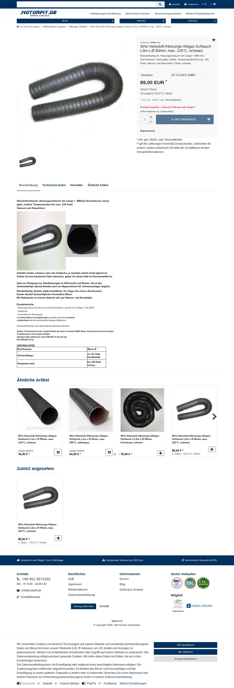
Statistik (47, 683)
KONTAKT (193, 21)
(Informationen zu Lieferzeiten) (157, 111)
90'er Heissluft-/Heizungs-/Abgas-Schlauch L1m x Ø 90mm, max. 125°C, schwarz (37, 439)
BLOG (65, 21)
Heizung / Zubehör (78, 26)
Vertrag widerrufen (83, 606)
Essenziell (28, 683)
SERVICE (141, 21)
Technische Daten (54, 185)
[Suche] (160, 4)
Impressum (75, 584)
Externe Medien (69, 683)
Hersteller (76, 185)
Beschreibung (28, 185)
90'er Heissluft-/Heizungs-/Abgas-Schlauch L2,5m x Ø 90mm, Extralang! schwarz (140, 439)
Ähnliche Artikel (98, 185)
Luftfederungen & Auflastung (105, 13)
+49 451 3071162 (35, 579)
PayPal (91, 683)
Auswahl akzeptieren (185, 658)
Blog (122, 584)
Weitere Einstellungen (133, 683)
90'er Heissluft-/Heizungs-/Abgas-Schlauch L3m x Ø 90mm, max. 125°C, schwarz (191, 439)
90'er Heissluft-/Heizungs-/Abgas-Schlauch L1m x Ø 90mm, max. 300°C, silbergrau (88, 439)
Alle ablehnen (185, 651)
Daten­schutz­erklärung (118, 676)
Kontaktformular (30, 596)
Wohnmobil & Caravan (138, 13)
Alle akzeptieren (185, 644)
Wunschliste (213, 40)
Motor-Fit (117, 621)
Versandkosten (172, 99)
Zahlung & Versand (131, 589)
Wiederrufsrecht (77, 589)
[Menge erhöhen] (151, 117)
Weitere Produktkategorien (200, 13)
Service (124, 578)
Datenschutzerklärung (81, 594)
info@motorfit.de (31, 590)
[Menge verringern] (151, 121)
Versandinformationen (150, 151)
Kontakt (104, 606)
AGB (71, 578)
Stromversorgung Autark (168, 13)
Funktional (110, 683)
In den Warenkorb (183, 119)
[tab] (28, 185)
